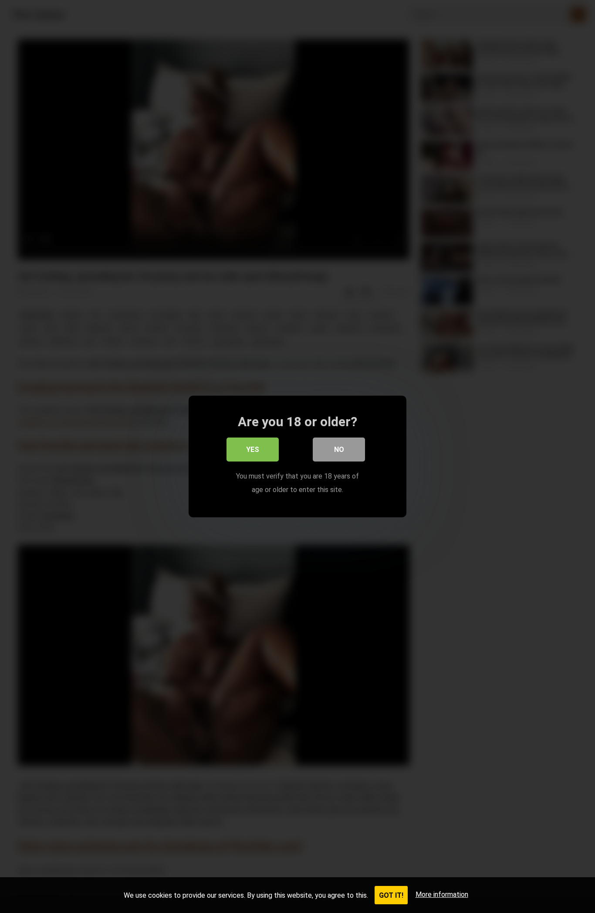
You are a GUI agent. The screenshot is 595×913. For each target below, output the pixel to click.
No (339, 449)
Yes (252, 449)
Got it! (391, 895)
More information (442, 894)
